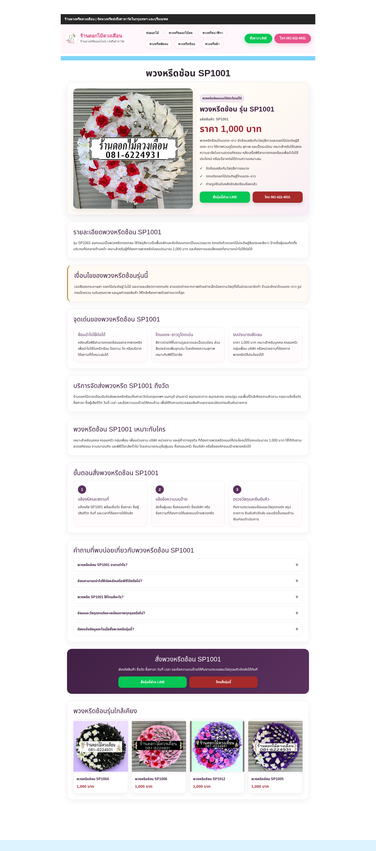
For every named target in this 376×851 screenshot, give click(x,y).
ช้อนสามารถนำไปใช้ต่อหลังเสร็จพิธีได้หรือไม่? (109, 581)
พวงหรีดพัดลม (158, 44)
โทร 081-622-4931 (293, 38)
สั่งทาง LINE (258, 38)
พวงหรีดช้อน (186, 44)
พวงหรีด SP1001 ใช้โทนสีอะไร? (100, 597)
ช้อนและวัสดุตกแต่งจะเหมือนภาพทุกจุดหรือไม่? (111, 613)
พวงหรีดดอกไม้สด (181, 33)
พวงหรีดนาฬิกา (213, 33)
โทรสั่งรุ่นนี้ (223, 682)
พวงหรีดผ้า (212, 44)
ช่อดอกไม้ (152, 33)
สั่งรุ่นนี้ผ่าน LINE (225, 197)
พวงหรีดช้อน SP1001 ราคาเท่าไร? (102, 565)
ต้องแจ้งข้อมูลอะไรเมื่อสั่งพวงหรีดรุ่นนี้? (105, 629)
